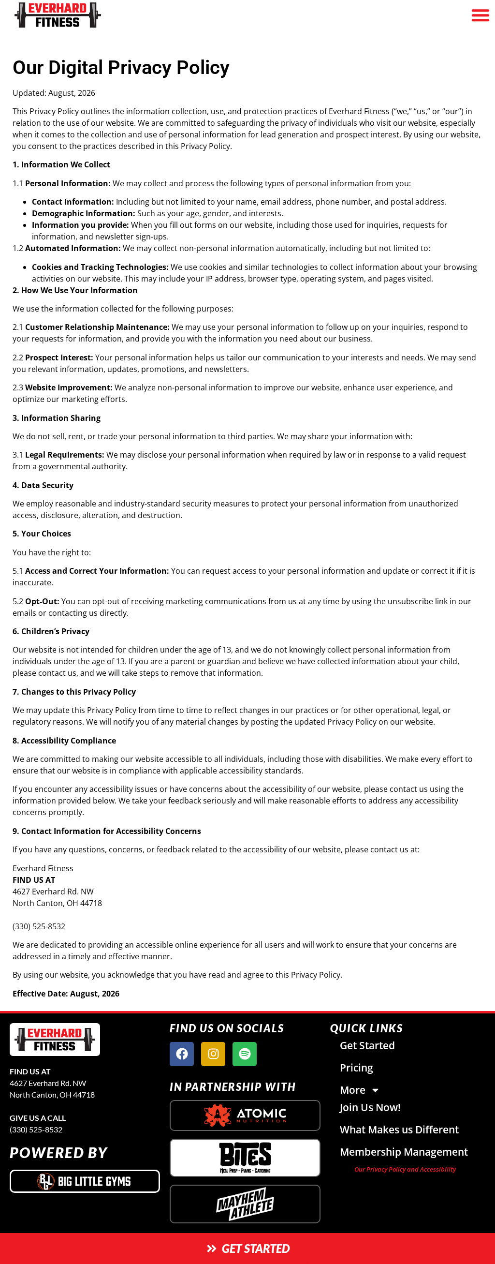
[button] (480, 15)
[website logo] (87, 15)
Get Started (367, 1045)
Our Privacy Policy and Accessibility (405, 1169)
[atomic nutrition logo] (245, 1115)
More (352, 1090)
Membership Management (404, 1152)
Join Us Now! (370, 1107)
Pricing (356, 1067)
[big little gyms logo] (85, 1181)
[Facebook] (182, 1054)
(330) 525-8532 (39, 926)
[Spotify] (245, 1054)
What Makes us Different (399, 1129)
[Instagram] (213, 1054)
